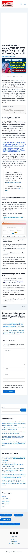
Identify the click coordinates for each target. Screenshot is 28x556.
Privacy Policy (14, 536)
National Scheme (6, 499)
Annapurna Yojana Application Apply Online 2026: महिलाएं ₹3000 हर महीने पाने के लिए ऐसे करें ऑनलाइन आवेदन (13, 438)
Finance (4, 496)
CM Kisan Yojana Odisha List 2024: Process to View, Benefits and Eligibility (14, 483)
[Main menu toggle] (25, 4)
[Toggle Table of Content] (22, 107)
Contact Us (14, 539)
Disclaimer (14, 541)
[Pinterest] (14, 533)
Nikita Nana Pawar (6, 463)
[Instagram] (11, 533)
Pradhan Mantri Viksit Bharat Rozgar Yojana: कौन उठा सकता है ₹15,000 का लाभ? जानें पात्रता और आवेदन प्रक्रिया (14, 443)
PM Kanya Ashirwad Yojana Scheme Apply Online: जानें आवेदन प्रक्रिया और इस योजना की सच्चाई (13, 458)
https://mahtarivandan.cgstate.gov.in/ (13, 217)
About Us (14, 538)
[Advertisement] (14, 29)
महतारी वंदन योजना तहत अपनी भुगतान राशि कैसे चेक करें (15, 110)
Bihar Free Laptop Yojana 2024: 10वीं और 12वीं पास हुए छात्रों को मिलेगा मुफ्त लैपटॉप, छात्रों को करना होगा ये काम (14, 149)
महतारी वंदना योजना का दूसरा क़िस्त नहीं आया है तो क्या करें (15, 112)
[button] (21, 4)
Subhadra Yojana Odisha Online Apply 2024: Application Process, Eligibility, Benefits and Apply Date (13, 470)
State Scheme (5, 503)
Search (3, 407)
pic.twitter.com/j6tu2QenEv (13, 182)
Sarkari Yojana (5, 501)
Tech (3, 506)
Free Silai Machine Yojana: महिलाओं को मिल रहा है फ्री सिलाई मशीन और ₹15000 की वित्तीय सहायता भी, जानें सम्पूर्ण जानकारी (14, 144)
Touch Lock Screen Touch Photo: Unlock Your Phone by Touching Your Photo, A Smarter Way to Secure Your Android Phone (14, 423)
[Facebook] (17, 533)
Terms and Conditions (14, 543)
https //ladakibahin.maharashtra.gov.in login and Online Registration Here (12, 464)
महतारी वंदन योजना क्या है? (7, 109)
